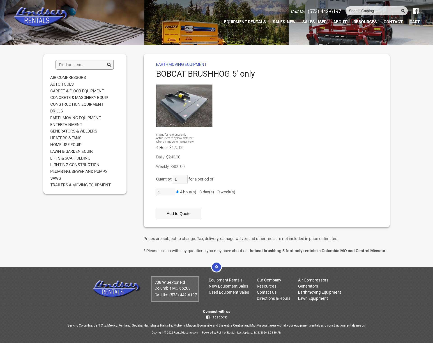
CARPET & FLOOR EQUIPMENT (77, 91)
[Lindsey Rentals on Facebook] (416, 11)
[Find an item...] (109, 65)
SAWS (55, 178)
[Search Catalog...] (403, 11)
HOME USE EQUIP (66, 144)
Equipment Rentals (226, 280)
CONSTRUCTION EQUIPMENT (77, 104)
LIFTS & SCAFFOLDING (70, 158)
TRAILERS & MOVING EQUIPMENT (80, 185)
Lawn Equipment (313, 298)
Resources (365, 22)
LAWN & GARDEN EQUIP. (71, 151)
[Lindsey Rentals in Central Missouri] (41, 17)
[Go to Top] (216, 267)
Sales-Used (314, 22)
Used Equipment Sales (229, 292)
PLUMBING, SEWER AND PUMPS (79, 171)
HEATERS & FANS (65, 138)
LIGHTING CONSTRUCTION (74, 164)
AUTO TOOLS (62, 84)
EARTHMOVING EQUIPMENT (75, 118)
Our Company (269, 280)
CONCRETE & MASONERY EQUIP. (79, 97)
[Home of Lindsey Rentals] (116, 296)
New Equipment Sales (228, 286)
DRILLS (56, 111)
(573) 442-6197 (324, 11)
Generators (308, 286)
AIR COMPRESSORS (68, 77)
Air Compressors (313, 280)
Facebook (218, 317)
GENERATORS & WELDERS (73, 131)
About (340, 22)
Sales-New (284, 22)
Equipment (245, 22)
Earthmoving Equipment (319, 292)
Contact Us (267, 292)
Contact (393, 22)
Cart (415, 22)
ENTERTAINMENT (66, 124)
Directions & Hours (273, 298)
